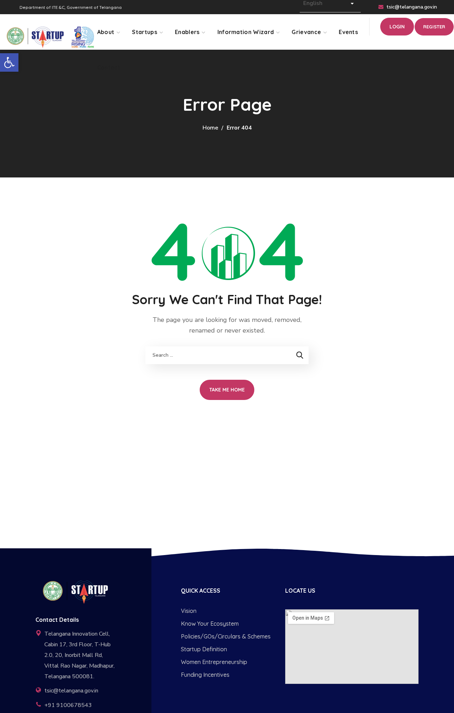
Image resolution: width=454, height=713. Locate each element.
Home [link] (210, 128)
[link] (9, 62)
